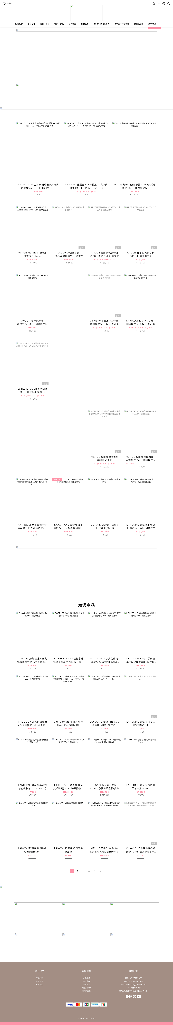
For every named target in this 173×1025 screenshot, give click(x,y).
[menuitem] (72, 871)
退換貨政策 (86, 988)
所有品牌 (19, 24)
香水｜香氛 (59, 24)
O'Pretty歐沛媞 (121, 24)
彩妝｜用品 (45, 24)
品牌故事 (39, 978)
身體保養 (85, 24)
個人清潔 (72, 24)
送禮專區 (152, 24)
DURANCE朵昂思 (101, 24)
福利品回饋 (139, 24)
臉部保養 (31, 24)
